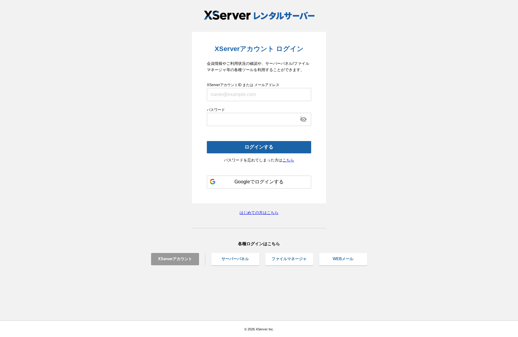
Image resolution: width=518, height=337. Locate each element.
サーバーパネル (235, 259)
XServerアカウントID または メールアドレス (243, 85)
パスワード (216, 110)
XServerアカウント (175, 259)
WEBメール (343, 259)
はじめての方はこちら (259, 212)
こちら (288, 160)
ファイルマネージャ (289, 259)
